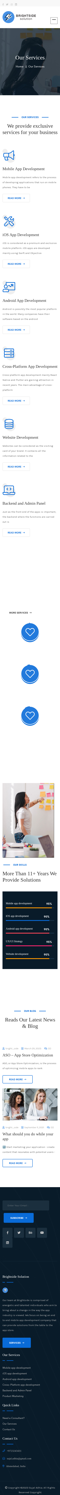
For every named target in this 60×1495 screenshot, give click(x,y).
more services (19, 612)
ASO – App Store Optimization (27, 1055)
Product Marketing (13, 1396)
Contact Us (8, 1429)
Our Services (36, 66)
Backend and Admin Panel (17, 1390)
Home (19, 66)
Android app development (17, 1379)
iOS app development (14, 1373)
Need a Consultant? (13, 1418)
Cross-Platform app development (21, 1384)
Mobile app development (16, 1367)
